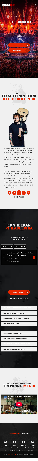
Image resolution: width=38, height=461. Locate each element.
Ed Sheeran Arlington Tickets (13, 313)
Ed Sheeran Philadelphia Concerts (15, 338)
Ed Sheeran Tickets (12, 454)
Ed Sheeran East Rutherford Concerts (16, 344)
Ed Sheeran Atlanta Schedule (13, 333)
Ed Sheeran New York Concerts (14, 349)
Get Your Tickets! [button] (17, 45)
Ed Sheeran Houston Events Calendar (16, 318)
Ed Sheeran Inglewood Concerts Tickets (17, 308)
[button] (35, 5)
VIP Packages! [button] (17, 50)
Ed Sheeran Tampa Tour (11, 323)
